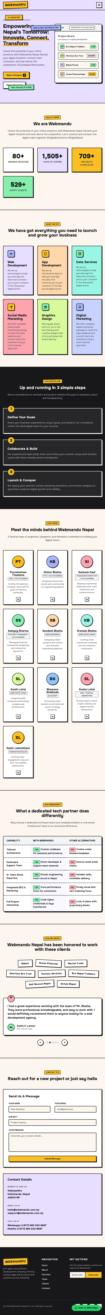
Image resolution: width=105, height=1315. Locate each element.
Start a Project (14, 75)
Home (45, 1265)
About (45, 1270)
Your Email (60, 1103)
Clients (45, 1283)
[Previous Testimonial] (40, 1042)
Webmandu (15, 5)
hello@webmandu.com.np (23, 1209)
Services (46, 1274)
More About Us (14, 85)
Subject (13, 1117)
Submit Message (52, 1159)
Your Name (14, 1103)
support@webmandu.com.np (25, 1213)
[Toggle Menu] (99, 5)
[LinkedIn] (18, 599)
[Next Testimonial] (64, 1042)
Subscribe (93, 1275)
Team (44, 1279)
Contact (46, 1288)
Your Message (16, 1130)
